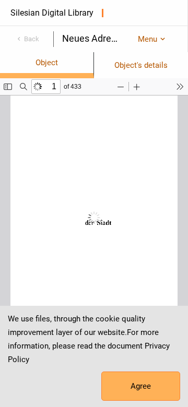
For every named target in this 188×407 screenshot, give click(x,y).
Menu (147, 39)
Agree (141, 386)
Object (47, 62)
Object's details (141, 65)
